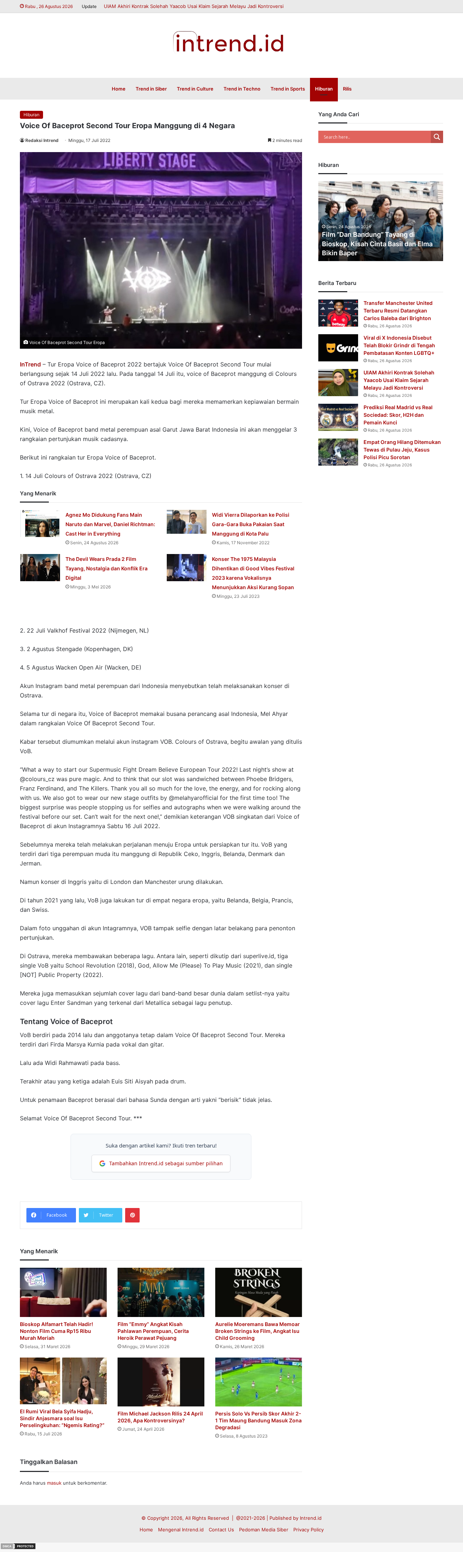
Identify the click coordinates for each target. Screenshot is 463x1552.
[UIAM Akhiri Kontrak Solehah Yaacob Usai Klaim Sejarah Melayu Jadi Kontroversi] (338, 382)
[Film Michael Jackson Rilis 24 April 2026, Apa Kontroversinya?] (161, 1382)
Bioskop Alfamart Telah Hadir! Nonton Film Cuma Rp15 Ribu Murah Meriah (56, 1331)
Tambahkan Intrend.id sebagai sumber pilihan (166, 1163)
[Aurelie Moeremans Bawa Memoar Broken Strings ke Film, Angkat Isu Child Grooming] (258, 1292)
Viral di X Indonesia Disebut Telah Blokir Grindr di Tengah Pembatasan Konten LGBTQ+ (399, 345)
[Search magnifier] (437, 137)
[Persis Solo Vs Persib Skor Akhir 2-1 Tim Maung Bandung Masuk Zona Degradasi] (258, 1382)
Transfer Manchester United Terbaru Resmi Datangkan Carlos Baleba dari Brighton (398, 310)
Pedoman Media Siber (263, 1529)
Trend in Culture (195, 89)
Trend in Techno (242, 89)
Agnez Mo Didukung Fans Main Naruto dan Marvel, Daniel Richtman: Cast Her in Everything (110, 524)
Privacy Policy (308, 1529)
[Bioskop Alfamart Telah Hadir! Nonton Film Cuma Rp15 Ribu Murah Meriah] (63, 1292)
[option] (380, 221)
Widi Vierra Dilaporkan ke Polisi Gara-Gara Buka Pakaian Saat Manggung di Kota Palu (250, 524)
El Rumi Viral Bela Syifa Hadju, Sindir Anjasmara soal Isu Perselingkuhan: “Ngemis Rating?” (62, 1418)
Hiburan (324, 89)
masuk (54, 1483)
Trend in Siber (151, 89)
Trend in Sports (288, 89)
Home (119, 89)
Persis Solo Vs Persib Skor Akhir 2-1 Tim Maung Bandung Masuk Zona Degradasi (258, 1420)
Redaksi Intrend (42, 140)
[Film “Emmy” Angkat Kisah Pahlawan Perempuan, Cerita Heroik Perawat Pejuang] (161, 1292)
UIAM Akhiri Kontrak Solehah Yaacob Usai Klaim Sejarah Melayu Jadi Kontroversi (194, 6)
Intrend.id (311, 1518)
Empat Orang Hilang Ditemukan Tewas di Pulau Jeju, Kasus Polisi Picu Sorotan (402, 449)
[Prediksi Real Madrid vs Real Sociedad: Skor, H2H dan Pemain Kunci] (338, 417)
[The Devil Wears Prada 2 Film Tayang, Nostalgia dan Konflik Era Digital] (40, 567)
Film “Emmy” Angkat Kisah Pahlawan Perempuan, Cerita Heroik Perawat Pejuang (153, 1331)
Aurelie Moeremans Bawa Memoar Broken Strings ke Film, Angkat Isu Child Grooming (257, 1331)
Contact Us (221, 1529)
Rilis (347, 89)
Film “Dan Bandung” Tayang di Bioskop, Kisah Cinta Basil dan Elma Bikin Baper (377, 243)
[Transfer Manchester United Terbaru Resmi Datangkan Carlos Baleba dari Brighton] (338, 313)
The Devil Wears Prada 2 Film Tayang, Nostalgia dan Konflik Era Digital (106, 568)
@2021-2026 (250, 1518)
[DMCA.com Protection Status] (18, 1548)
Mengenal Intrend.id (181, 1529)
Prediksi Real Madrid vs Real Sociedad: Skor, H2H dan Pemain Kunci (398, 414)
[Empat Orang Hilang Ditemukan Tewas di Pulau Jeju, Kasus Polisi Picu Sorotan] (338, 452)
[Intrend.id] (231, 42)
